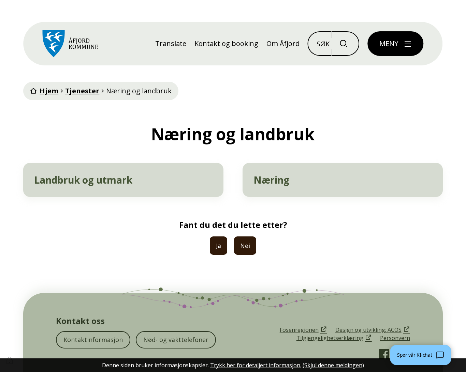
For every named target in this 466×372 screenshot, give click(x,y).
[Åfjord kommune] (70, 43)
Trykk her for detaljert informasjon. (255, 365)
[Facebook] (384, 354)
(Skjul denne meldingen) (333, 365)
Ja (218, 246)
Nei (245, 246)
